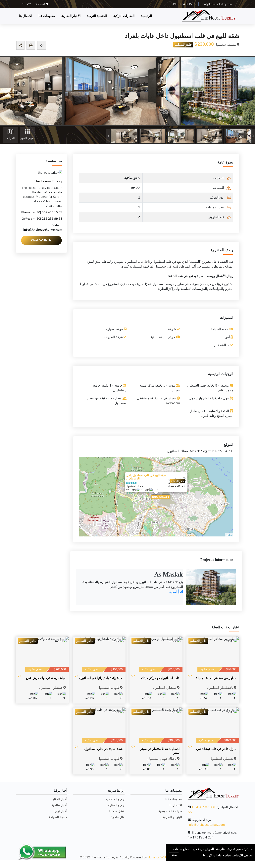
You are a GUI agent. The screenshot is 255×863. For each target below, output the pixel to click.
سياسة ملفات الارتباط (217, 855)
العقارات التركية (123, 16)
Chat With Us (41, 240)
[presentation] (108, 136)
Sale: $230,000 (160, 497)
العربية (27, 3)
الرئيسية (146, 16)
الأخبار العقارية (70, 16)
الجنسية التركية (97, 16)
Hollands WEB (157, 857)
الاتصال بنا (25, 16)
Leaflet (229, 534)
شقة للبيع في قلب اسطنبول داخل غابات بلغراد (146, 476)
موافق (174, 854)
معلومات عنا (46, 16)
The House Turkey (48, 181)
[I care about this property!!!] (41, 45)
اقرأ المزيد (176, 591)
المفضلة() (40, 4)
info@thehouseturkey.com (216, 4)
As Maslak (168, 574)
